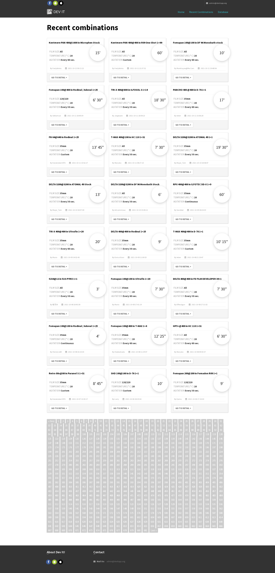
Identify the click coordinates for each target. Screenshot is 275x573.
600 (125, 517)
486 (56, 499)
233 (104, 456)
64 (55, 429)
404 (207, 482)
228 (70, 456)
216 (166, 451)
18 (146, 421)
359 (77, 477)
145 (214, 438)
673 (90, 530)
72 (101, 429)
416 (111, 486)
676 (111, 530)
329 (49, 473)
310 (97, 469)
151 (77, 443)
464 (84, 495)
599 (118, 517)
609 (186, 517)
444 (125, 491)
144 (207, 438)
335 (90, 473)
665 (214, 526)
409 (63, 486)
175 (63, 447)
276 (220, 460)
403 (200, 482)
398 (166, 482)
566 (70, 513)
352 (207, 473)
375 (186, 477)
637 (200, 521)
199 (49, 451)
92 (215, 429)
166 (179, 443)
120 (221, 434)
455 (200, 491)
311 (104, 469)
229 (77, 456)
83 (164, 429)
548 (125, 508)
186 (138, 447)
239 (145, 456)
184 (125, 447)
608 (179, 517)
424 (166, 486)
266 (152, 460)
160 (138, 443)
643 (63, 526)
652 (125, 526)
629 (145, 521)
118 (207, 434)
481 (200, 495)
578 (152, 513)
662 (193, 526)
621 (90, 521)
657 (159, 526)
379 (214, 477)
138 (166, 438)
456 (207, 491)
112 (166, 434)
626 (125, 521)
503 (173, 499)
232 (97, 456)
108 (139, 434)
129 (104, 438)
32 (49, 425)
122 (56, 438)
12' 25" (160, 336)
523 (132, 504)
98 (72, 434)
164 (166, 443)
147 (49, 443)
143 (200, 438)
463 (77, 495)
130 (111, 438)
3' (97, 289)
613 (214, 517)
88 (192, 429)
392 (125, 482)
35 (66, 425)
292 (152, 464)
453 (186, 491)
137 (159, 438)
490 (84, 499)
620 (84, 521)
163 (159, 443)
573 (118, 513)
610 (193, 517)
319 (159, 469)
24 (181, 421)
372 (166, 477)
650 (111, 526)
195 (200, 447)
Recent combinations (201, 12)
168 (193, 443)
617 (63, 521)
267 (159, 460)
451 (173, 491)
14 (123, 421)
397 (159, 482)
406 (220, 482)
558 (193, 508)
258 (97, 460)
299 (200, 464)
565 (63, 513)
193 (186, 447)
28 (204, 421)
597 (104, 517)
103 (104, 434)
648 (97, 526)
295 (173, 464)
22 (169, 421)
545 (104, 508)
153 (90, 443)
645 (77, 526)
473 (145, 495)
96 (61, 434)
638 (207, 521)
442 (111, 491)
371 (159, 477)
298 (193, 464)
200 (56, 451)
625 (118, 521)
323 (186, 469)
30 (215, 421)
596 (97, 517)
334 (84, 473)
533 (200, 504)
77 (129, 429)
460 (56, 495)
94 (49, 434)
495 (118, 499)
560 (207, 508)
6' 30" (98, 99)
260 (111, 460)
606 (166, 517)
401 (186, 482)
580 (166, 513)
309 (90, 469)
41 (101, 425)
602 (138, 517)
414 (97, 486)
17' (222, 99)
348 (179, 473)
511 (49, 504)
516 (84, 504)
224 (220, 451)
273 (200, 460)
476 (166, 495)
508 (207, 499)
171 (214, 443)
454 (193, 491)
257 (90, 460)
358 (70, 477)
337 (104, 473)
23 (175, 421)
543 (90, 508)
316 (138, 469)
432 (220, 486)
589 (49, 517)
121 (49, 438)
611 (200, 517)
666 (220, 526)
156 (111, 443)
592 (70, 517)
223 (214, 451)
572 (111, 513)
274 (207, 460)
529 (173, 504)
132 (125, 438)
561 (214, 508)
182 (111, 447)
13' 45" (98, 147)
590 (56, 517)
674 (97, 530)
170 (207, 443)
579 (159, 513)
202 (70, 451)
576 (138, 513)
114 (180, 434)
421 (145, 486)
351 (200, 473)
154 (97, 443)
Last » (154, 530)
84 (169, 429)
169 (200, 443)
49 (146, 425)
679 (132, 530)
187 (145, 447)
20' (97, 241)
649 (104, 526)
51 (158, 425)
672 (84, 530)
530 (179, 504)
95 (55, 434)
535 (214, 504)
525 (145, 504)
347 (173, 473)
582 (179, 513)
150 (70, 443)
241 (159, 456)
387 (90, 482)
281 (77, 464)
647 (90, 526)
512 (56, 504)
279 (63, 464)
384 (70, 482)
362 (97, 477)
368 (138, 477)
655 (145, 526)
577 (145, 513)
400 (179, 482)
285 (104, 464)
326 (207, 469)
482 (207, 495)
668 (56, 530)
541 (77, 508)
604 (152, 517)
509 (214, 499)
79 (141, 429)
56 (187, 425)
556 (179, 508)
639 (214, 521)
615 (49, 521)
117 (200, 434)
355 (49, 477)
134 (138, 438)
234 (111, 456)
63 (49, 429)
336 (97, 473)
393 (132, 482)
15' (97, 52)
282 (84, 464)
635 (186, 521)
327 (214, 469)
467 (104, 495)
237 (132, 456)
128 (97, 438)
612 (207, 517)
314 (125, 469)
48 (141, 425)
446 (138, 491)
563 (49, 513)
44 (118, 425)
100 (84, 434)
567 (77, 513)
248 (207, 456)
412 (84, 486)
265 (145, 460)
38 (83, 425)
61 (215, 425)
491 (90, 499)
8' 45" (98, 383)
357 (63, 477)
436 (70, 491)
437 (77, 491)
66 (66, 429)
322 (179, 469)
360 (84, 477)
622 (97, 521)
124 (70, 438)
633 (173, 521)
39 (89, 425)
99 (78, 434)
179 (90, 447)
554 (166, 508)
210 (125, 451)
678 (125, 530)
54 (175, 425)
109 (145, 434)
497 (132, 499)
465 (90, 495)
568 (84, 513)
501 (159, 499)
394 (138, 482)
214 (152, 451)
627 (132, 521)
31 (221, 421)
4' (97, 336)
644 (70, 526)
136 (152, 438)
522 (125, 504)
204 (84, 451)
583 (186, 513)
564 (56, 513)
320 (166, 469)
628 (138, 521)
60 (209, 425)
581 (173, 513)
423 (159, 486)
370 (152, 477)
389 (104, 482)
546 (111, 508)
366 (125, 477)
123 (63, 438)
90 (204, 429)
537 (49, 508)
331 (63, 473)
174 (56, 447)
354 (220, 473)
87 (187, 429)
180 (97, 447)
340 (125, 473)
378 (207, 477)
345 (159, 473)
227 (63, 456)
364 (111, 477)
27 (198, 421)
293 (159, 464)
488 (70, 499)
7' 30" (160, 147)
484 (220, 495)
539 (63, 508)
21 (163, 421)
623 (104, 521)
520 (111, 504)
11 (106, 421)
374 (179, 477)
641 (49, 526)
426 (179, 486)
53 (169, 425)
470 (125, 495)
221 (200, 451)
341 (132, 473)
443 (118, 491)
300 (207, 464)
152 (84, 443)
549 (132, 508)
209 (118, 451)
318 (152, 469)
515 (77, 504)
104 (111, 434)
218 (179, 451)
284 (97, 464)
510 (220, 499)
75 (118, 429)
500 (152, 499)
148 (56, 443)
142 (193, 438)
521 (118, 504)
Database (223, 12)
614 (220, 517)
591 (63, 517)
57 (192, 425)
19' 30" (222, 147)
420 (138, 486)
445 (132, 491)
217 (173, 451)
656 (152, 526)
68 (78, 429)
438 (84, 491)
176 (70, 447)
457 (214, 491)
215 (159, 451)
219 (186, 451)
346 (166, 473)
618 (70, 521)
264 (138, 460)
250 (220, 456)
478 (179, 495)
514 (70, 504)
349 (186, 473)
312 (111, 469)
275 (214, 460)
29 (209, 421)
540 (70, 508)
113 (173, 434)
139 (173, 438)
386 (84, 482)
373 (173, 477)
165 (173, 443)
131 (118, 438)
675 (104, 530)
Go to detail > (59, 77)
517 (90, 504)
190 (166, 447)
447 (145, 491)
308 (84, 469)
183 (118, 447)
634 (179, 521)
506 (193, 499)
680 (138, 530)
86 (181, 429)
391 (118, 482)
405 (214, 482)
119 (214, 434)
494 (111, 499)
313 (118, 469)
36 (72, 425)
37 (78, 425)
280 (70, 464)
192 (179, 447)
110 (152, 434)
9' (159, 241)
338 (111, 473)
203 (77, 451)
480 (193, 495)
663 (200, 526)
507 (200, 499)
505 (186, 499)
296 (179, 464)
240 (152, 456)
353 (214, 473)
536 (220, 504)
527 (159, 504)
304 (56, 469)
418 (125, 486)
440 (97, 491)
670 (70, 530)
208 (111, 451)
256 (84, 460)
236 (125, 456)
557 (186, 508)
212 (138, 451)
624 (111, 521)
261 (118, 460)
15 (129, 421)
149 (63, 443)
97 (66, 434)
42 (106, 425)
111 (159, 434)
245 (186, 456)
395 (145, 482)
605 (159, 517)
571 (104, 513)
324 (193, 469)
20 (158, 421)
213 (145, 451)
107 (132, 434)
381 (49, 482)
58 (198, 425)
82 (158, 429)
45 (124, 425)
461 (63, 495)
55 (181, 425)
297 (186, 464)
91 (209, 429)
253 (63, 460)
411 (77, 486)
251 (49, 460)
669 (63, 530)
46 (129, 425)
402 (193, 482)
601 (132, 517)
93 (221, 429)
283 (90, 464)
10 (100, 421)
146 (220, 438)
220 (193, 451)
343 (145, 473)
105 (118, 434)
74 (112, 429)
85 (175, 429)
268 (166, 460)
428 (193, 486)
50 (152, 425)
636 (193, 521)
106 (125, 434)
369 (145, 477)
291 (145, 464)
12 (112, 421)
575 (132, 513)
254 (70, 460)
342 (138, 473)
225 (49, 456)
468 (111, 495)
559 (200, 508)
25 (186, 421)
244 (179, 456)
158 (125, 443)
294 (166, 464)
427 (186, 486)
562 (220, 508)
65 (61, 429)
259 (104, 460)
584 (193, 513)
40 (95, 425)
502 (166, 499)
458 (220, 491)
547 (118, 508)
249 (214, 456)
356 (56, 477)
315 (132, 469)
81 (152, 429)
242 (166, 456)
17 (141, 421)
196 (207, 447)
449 (159, 491)
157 (118, 443)
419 (132, 486)
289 (132, 464)
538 (56, 508)
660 (179, 526)
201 (63, 451)
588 (220, 513)
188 (152, 447)
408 (56, 486)
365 (118, 477)
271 (186, 460)
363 (104, 477)
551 (145, 508)
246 (193, 456)
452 (179, 491)
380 (220, 477)
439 (90, 491)
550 (138, 508)
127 (90, 438)
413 (90, 486)
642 (56, 526)
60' (159, 52)
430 (207, 486)
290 (138, 464)
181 (104, 447)
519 (104, 504)
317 (145, 469)
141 (186, 438)
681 (145, 530)
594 (84, 517)
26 (192, 421)
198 (220, 447)
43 (112, 425)
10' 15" (222, 241)
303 (49, 469)
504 (179, 499)
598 (111, 517)
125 (77, 438)
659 (173, 526)
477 (173, 495)
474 (152, 495)
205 (90, 451)
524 (138, 504)
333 (77, 473)
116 (193, 434)
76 (124, 429)
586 (207, 513)
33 (55, 425)
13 (118, 421)
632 (166, 521)
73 (106, 429)
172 (220, 443)
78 (135, 429)
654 (138, 526)
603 (145, 517)
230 (84, 456)
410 (70, 486)
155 (104, 443)
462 (70, 495)
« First (51, 421)
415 (104, 486)
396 (152, 482)
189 (159, 447)
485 (49, 499)
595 (90, 517)
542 (84, 508)
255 (77, 460)
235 (118, 456)
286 (111, 464)
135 (145, 438)
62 (221, 425)
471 (132, 495)
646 (84, 526)
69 (83, 429)
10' (222, 52)
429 (200, 486)
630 (152, 521)
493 (104, 499)
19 (152, 421)
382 (56, 482)
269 (173, 460)
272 (193, 460)
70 (89, 429)
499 (145, 499)
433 (49, 491)
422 (152, 486)
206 (97, 451)
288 (125, 464)
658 (166, 526)
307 (77, 469)
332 (70, 473)
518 (97, 504)
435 (63, 491)
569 (90, 513)
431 (214, 486)
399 (173, 482)
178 (84, 447)
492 (97, 499)
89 (198, 429)
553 (159, 508)
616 (56, 521)
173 (49, 447)
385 (77, 482)
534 (207, 504)
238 (138, 456)
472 (138, 495)
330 (56, 473)
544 (97, 508)
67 (72, 429)
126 (84, 438)
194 (193, 447)
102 (97, 434)
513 (63, 504)
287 (118, 464)
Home (181, 12)
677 (118, 530)
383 (63, 482)
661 (186, 526)
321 (173, 469)
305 (63, 469)
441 (104, 491)
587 (214, 513)
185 (132, 447)
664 (207, 526)
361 (90, 477)
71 (95, 429)
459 (49, 495)
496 (125, 499)
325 (200, 469)
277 (49, 464)
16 (135, 421)
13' (97, 194)
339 (118, 473)
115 (186, 434)
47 (135, 425)
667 (49, 530)
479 (186, 495)
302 (220, 464)
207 (104, 451)
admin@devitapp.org (218, 3)
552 (152, 508)
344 (152, 473)
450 (166, 491)
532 (193, 504)
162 (152, 443)
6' (159, 194)
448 (152, 491)
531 (186, 504)
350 (193, 473)
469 (118, 495)
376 (193, 477)
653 (132, 526)
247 (200, 456)
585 (200, 513)
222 (207, 451)
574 (125, 513)
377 (200, 477)
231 (90, 456)
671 (77, 530)
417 (118, 486)
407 (49, 486)
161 (145, 443)
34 (61, 425)
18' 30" (160, 99)
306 (70, 469)
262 (125, 460)
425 (173, 486)
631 (159, 521)
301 (214, 464)
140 (179, 438)
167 (186, 443)
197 (214, 447)
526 (152, 504)
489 (77, 499)
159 (132, 443)
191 (173, 447)
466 (97, 495)
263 (132, 460)
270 (179, 460)
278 (56, 464)
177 (77, 447)
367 (132, 477)
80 (146, 429)
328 (220, 469)
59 (204, 425)
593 (77, 517)
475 (159, 495)
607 (173, 517)
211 (132, 451)
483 (214, 495)
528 (166, 504)
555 (173, 508)
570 (97, 513)
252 (56, 460)
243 (173, 456)
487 (63, 499)
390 (111, 482)
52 (164, 425)
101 (91, 434)
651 (118, 526)
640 (220, 521)
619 (77, 521)
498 (138, 499)
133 (132, 438)
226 (56, 456)
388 (97, 482)
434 (56, 491)
